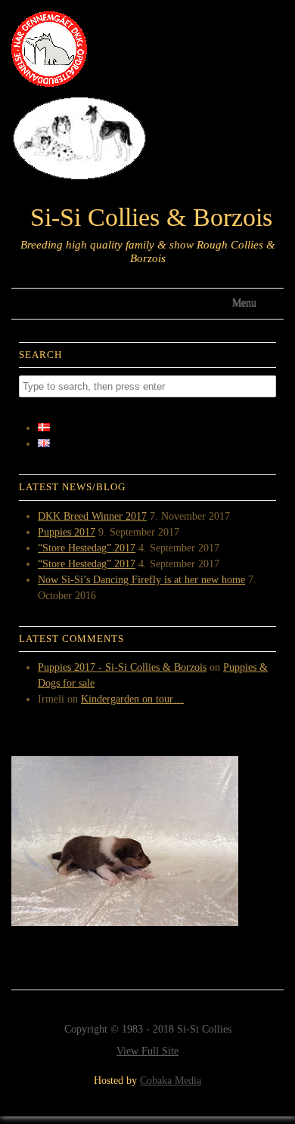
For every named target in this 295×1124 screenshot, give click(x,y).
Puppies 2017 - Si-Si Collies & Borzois (122, 667)
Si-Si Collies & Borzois (151, 217)
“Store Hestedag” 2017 (86, 548)
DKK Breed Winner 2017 (92, 516)
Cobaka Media (170, 1080)
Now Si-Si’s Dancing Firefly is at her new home (141, 579)
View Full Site (147, 1051)
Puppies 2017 (66, 532)
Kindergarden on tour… (132, 699)
